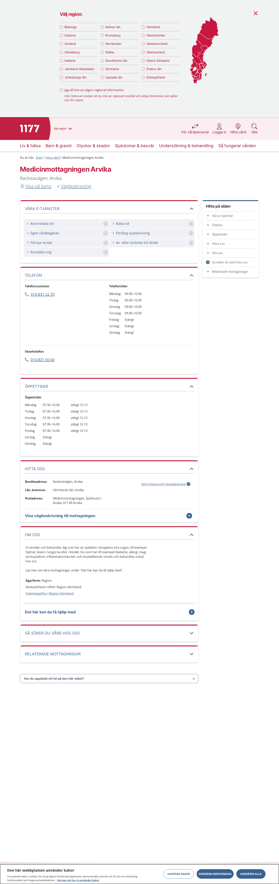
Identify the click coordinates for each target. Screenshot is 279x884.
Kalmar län (112, 27)
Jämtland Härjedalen (79, 69)
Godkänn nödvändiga (215, 874)
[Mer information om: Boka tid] (192, 224)
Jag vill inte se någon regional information (94, 90)
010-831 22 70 (42, 294)
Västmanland (155, 52)
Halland (70, 60)
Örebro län (154, 69)
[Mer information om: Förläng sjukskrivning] (192, 233)
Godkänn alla (251, 874)
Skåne (109, 52)
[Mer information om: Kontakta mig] (106, 252)
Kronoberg (113, 35)
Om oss (217, 253)
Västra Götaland (157, 60)
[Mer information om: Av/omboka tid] (106, 224)
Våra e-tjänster (222, 216)
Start (39, 158)
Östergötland (155, 77)
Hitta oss (218, 244)
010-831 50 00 (42, 359)
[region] (139, 874)
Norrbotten (113, 44)
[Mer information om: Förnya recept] (106, 243)
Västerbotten (155, 35)
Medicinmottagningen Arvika (82, 158)
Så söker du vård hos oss (230, 262)
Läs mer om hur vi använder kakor (78, 880)
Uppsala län (113, 77)
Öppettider (220, 234)
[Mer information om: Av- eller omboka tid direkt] (192, 243)
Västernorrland (156, 44)
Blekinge (71, 27)
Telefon (217, 225)
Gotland (70, 44)
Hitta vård (53, 158)
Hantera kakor (178, 874)
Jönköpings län (75, 77)
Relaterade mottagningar (230, 271)
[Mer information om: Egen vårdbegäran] (106, 233)
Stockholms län (116, 60)
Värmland (153, 27)
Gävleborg (72, 52)
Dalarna (70, 35)
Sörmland (112, 69)
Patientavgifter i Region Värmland (50, 593)
